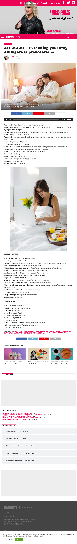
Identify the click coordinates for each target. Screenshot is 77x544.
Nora (13, 56)
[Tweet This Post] (27, 113)
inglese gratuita (55, 332)
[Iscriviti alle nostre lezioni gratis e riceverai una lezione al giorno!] (60, 15)
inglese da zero (31, 332)
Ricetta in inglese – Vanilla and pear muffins (17, 416)
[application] (38, 119)
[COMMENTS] (60, 113)
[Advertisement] (38, 393)
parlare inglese (39, 334)
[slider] (69, 119)
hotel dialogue (9, 332)
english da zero (44, 331)
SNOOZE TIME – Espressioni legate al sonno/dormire (20, 417)
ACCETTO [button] (19, 539)
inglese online (16, 334)
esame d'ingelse (55, 331)
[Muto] (65, 119)
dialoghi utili (33, 331)
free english (66, 331)
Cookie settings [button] (8, 540)
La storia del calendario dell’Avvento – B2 (16, 413)
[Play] (6, 119)
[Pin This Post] (38, 113)
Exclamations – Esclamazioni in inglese (15, 419)
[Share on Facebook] (16, 113)
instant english (27, 334)
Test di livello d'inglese (33, 2)
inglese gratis (43, 332)
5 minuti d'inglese (21, 331)
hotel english (21, 332)
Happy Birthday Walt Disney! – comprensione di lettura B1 (22, 414)
